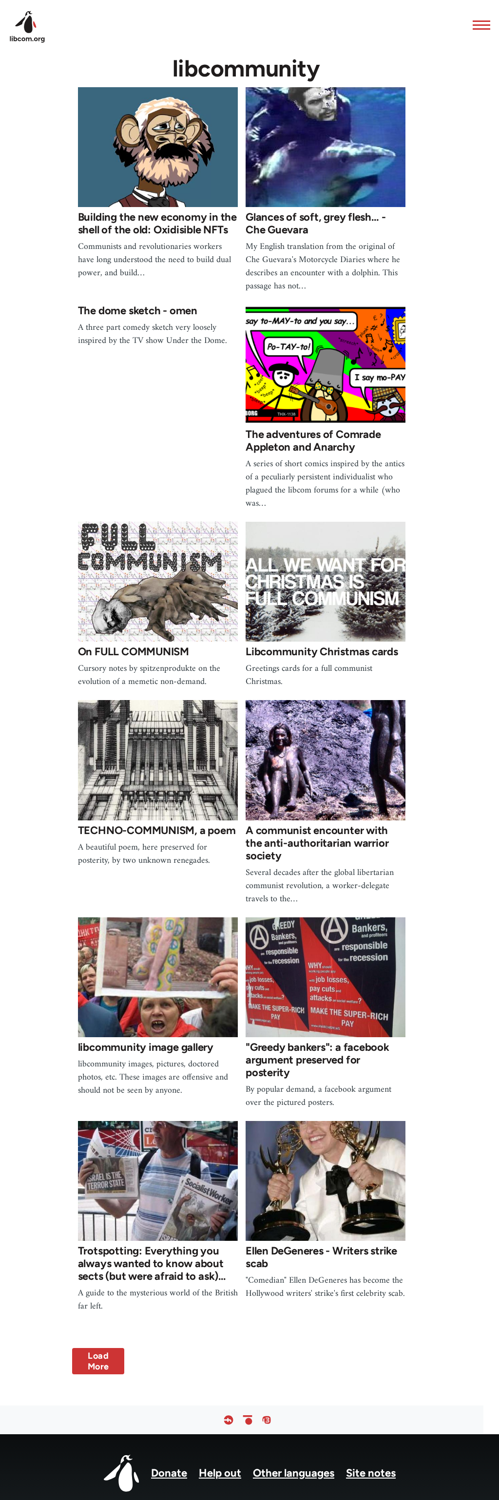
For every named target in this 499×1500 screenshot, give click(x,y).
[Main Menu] (478, 25)
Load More (98, 1361)
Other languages (293, 1473)
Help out (220, 1473)
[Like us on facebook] (228, 1419)
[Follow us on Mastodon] (266, 1419)
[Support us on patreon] (247, 1419)
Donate (169, 1473)
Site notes (371, 1473)
